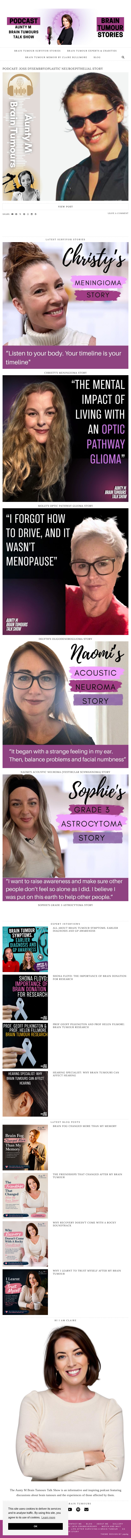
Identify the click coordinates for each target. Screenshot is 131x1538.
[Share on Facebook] (16, 214)
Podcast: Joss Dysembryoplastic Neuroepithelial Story (53, 69)
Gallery (118, 1524)
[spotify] (78, 1509)
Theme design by (114, 1534)
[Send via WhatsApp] (28, 214)
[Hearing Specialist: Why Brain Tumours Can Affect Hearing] (25, 1115)
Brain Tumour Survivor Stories (37, 50)
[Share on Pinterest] (24, 214)
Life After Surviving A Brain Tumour (94, 1529)
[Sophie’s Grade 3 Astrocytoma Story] (65, 900)
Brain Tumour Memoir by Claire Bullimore (56, 57)
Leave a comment (118, 213)
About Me (102, 1524)
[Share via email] (12, 214)
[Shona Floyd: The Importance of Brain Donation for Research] (25, 1019)
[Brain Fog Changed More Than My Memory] (25, 1147)
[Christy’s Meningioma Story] (65, 368)
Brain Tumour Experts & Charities (92, 50)
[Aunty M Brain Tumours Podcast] (65, 22)
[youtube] (69, 1509)
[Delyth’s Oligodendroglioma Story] (65, 634)
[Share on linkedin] (32, 214)
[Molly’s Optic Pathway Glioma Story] (65, 501)
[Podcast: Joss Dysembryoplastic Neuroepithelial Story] (65, 136)
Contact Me (74, 1524)
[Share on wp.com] (36, 214)
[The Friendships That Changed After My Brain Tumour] (25, 1196)
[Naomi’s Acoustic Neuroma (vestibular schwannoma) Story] (65, 767)
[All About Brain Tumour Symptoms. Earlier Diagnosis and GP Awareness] (25, 971)
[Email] (86, 1509)
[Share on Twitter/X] (20, 214)
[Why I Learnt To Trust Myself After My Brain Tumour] (25, 1292)
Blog (97, 57)
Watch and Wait (111, 1526)
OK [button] (35, 1526)
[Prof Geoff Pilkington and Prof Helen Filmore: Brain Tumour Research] (25, 1067)
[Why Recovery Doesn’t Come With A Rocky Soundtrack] (25, 1244)
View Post (65, 206)
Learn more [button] (48, 1517)
